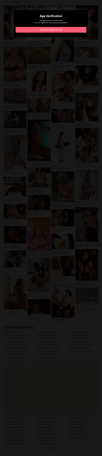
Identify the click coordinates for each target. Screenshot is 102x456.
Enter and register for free (51, 30)
